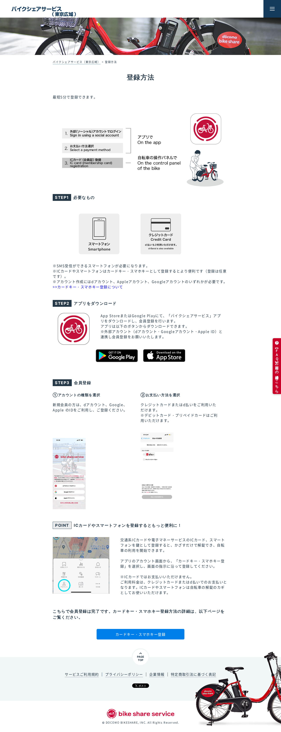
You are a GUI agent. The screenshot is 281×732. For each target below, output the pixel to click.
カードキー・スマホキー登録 (140, 634)
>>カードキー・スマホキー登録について (88, 286)
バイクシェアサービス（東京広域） (77, 62)
